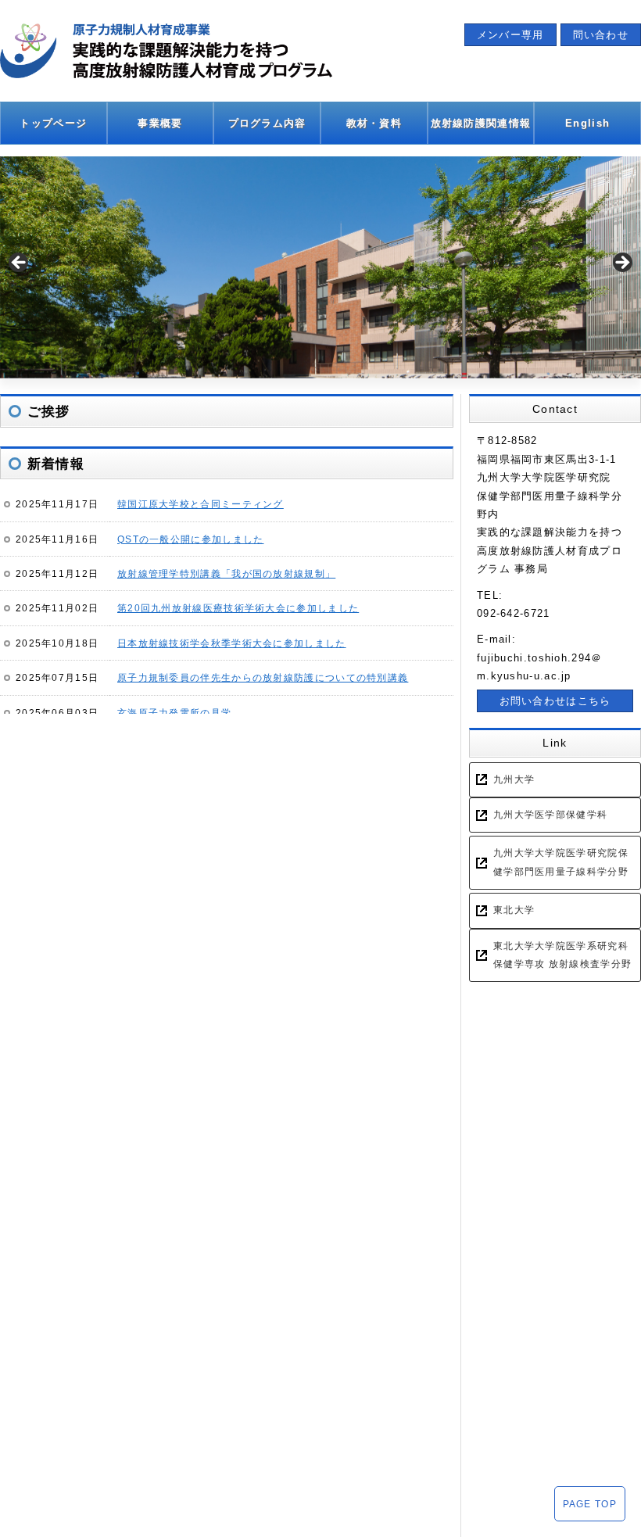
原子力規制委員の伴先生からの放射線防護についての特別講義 (262, 677)
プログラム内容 (267, 123)
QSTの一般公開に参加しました (190, 539)
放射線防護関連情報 (481, 123)
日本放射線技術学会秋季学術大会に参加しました (231, 643)
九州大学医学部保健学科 (550, 814)
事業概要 (160, 123)
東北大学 (514, 910)
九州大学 (514, 779)
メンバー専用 (510, 35)
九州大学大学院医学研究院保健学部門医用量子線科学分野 (560, 861)
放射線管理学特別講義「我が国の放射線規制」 (226, 573)
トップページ (53, 123)
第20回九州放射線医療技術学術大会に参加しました (238, 608)
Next (621, 263)
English (587, 123)
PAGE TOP (590, 1504)
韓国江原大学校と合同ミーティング (200, 504)
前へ (19, 263)
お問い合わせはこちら (555, 701)
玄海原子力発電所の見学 (174, 713)
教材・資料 (374, 123)
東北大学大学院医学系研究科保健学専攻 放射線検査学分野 (562, 954)
